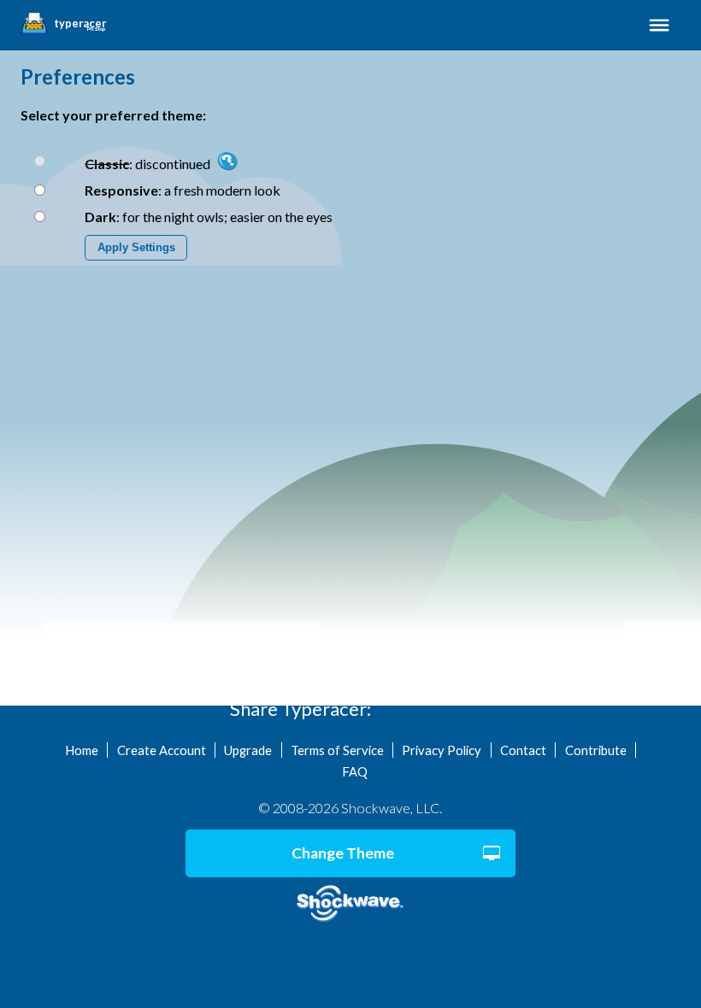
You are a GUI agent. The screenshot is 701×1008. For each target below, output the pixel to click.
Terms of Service (337, 750)
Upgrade (248, 750)
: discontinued (149, 163)
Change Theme (343, 853)
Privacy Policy (441, 750)
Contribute (596, 750)
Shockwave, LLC (350, 904)
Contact (523, 750)
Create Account (161, 750)
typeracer (80, 24)
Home (81, 750)
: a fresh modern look (182, 190)
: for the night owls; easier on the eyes (209, 216)
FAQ (355, 771)
